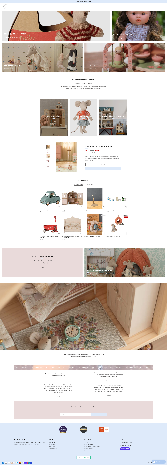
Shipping (93, 152)
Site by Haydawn (151, 462)
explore (42, 267)
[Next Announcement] (97, 1)
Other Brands (65, 7)
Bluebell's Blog (111, 7)
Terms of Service (53, 448)
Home (12, 7)
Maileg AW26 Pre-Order (41, 7)
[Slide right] (48, 168)
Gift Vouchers (87, 453)
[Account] (158, 7)
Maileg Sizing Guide (88, 444)
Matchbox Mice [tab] (89, 184)
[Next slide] (79, 157)
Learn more (91, 160)
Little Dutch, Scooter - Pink (98, 147)
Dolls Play (72, 7)
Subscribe (99, 414)
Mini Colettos (7, 346)
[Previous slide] (53, 157)
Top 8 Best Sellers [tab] (78, 184)
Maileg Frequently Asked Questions (92, 446)
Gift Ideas (79, 7)
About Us (104, 7)
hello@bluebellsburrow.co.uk (126, 442)
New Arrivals (19, 7)
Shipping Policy (52, 442)
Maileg (49, 7)
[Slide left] (48, 144)
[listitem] (83, 1)
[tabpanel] (83, 215)
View (54, 122)
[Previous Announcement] (70, 1)
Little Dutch (56, 7)
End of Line (86, 7)
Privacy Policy (52, 446)
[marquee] (83, 367)
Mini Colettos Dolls (28, 7)
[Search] (164, 7)
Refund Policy (52, 444)
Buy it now (103, 168)
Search (86, 442)
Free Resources (87, 450)
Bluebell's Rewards (95, 7)
